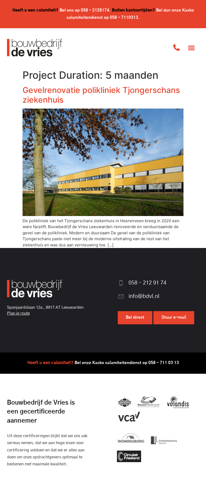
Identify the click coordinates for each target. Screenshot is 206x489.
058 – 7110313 (124, 18)
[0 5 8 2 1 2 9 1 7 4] (176, 47)
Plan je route (18, 313)
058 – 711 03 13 (163, 363)
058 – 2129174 (95, 10)
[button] (191, 47)
